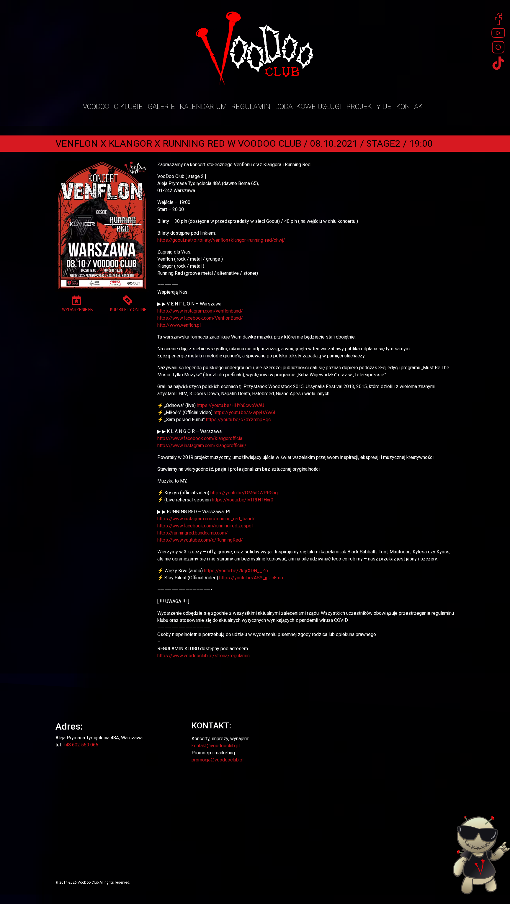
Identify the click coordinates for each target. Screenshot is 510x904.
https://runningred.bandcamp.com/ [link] (192, 533)
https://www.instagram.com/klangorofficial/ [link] (201, 445)
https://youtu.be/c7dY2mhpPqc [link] (238, 419)
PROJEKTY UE (368, 106)
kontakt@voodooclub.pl (216, 745)
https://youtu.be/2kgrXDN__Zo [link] (236, 570)
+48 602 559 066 (80, 745)
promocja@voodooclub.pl (217, 760)
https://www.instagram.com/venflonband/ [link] (200, 311)
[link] (200, 318)
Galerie (161, 106)
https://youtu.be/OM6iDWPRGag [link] (244, 493)
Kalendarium (203, 106)
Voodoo (96, 106)
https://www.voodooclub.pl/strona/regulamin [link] (203, 655)
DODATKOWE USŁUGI (308, 106)
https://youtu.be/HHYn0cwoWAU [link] (230, 405)
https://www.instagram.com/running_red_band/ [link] (206, 519)
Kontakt (411, 106)
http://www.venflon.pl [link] (179, 325)
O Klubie (128, 106)
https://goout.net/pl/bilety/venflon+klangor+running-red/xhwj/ (221, 240)
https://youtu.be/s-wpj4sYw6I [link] (244, 412)
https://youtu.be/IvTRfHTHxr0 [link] (242, 500)
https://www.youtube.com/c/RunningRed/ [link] (200, 540)
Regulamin (250, 106)
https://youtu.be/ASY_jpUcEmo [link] (251, 578)
